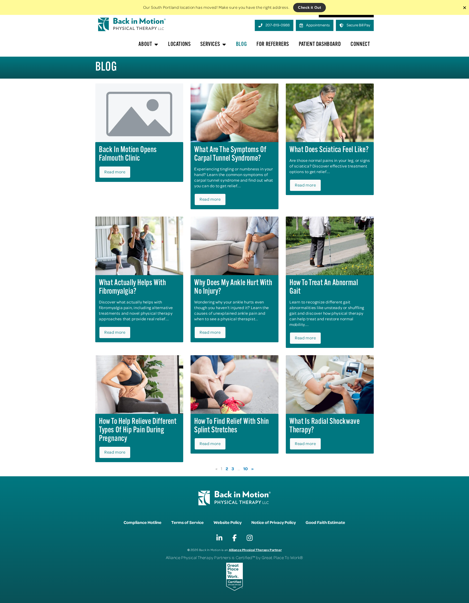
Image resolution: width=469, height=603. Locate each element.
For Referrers (272, 44)
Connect (360, 44)
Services (210, 44)
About (145, 44)
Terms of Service (187, 522)
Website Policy (227, 522)
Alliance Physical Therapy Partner (255, 550)
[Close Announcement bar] (465, 8)
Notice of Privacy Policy (273, 522)
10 (245, 468)
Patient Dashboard (320, 44)
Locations (179, 44)
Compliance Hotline (142, 522)
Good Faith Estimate (325, 522)
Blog (241, 44)
